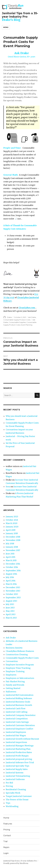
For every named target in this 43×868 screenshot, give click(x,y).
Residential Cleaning (16, 789)
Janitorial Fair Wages (16, 735)
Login (6, 853)
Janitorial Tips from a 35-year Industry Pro (20, 15)
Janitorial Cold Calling (16, 712)
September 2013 (13, 597)
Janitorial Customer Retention (20, 725)
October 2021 (12, 520)
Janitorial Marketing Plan (18, 749)
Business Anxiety (14, 648)
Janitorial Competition (17, 718)
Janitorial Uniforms (15, 779)
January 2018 (12, 547)
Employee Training (15, 671)
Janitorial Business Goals (18, 702)
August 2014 (11, 574)
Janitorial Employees (16, 732)
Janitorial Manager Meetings (20, 745)
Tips (8, 803)
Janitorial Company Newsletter (21, 715)
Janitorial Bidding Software (19, 698)
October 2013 (12, 594)
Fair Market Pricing (15, 681)
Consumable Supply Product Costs (16, 320)
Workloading (12, 806)
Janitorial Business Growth (19, 705)
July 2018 (10, 543)
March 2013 (11, 618)
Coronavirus (12, 661)
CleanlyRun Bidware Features (20, 651)
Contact (7, 835)
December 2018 (13, 537)
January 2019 (12, 533)
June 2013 (10, 607)
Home (6, 818)
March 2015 (11, 560)
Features (7, 824)
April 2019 (10, 530)
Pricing (9, 786)
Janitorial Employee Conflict (19, 729)
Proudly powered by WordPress (15, 863)
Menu (5, 27)
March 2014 (11, 584)
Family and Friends (15, 685)
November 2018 (13, 540)
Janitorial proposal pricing (19, 759)
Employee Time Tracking (18, 668)
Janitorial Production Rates (19, 752)
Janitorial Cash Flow (15, 708)
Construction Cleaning (17, 654)
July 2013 (10, 604)
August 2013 (11, 601)
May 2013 (10, 611)
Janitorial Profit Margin (17, 755)
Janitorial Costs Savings (17, 722)
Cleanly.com (27, 307)
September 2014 (13, 570)
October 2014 (12, 567)
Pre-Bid (9, 782)
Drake (9, 317)
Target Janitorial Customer (19, 796)
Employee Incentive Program (20, 664)
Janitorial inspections (16, 742)
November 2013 (13, 591)
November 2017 (13, 550)
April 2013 (10, 614)
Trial (5, 841)
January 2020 (12, 526)
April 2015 (10, 557)
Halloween (11, 691)
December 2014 (13, 564)
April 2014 (10, 580)
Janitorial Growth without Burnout (22, 739)
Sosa (8, 486)
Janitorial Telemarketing (18, 776)
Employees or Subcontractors (20, 678)
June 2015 (10, 553)
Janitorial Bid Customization (19, 695)
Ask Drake (32, 317)
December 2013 (13, 587)
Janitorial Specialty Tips (17, 766)
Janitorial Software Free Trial (20, 762)
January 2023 (12, 516)
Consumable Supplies (17, 322)
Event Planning (26, 325)
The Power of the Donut (17, 799)
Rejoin (6, 847)
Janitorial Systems (14, 772)
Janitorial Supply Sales (17, 769)
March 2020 (11, 523)
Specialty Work (13, 793)
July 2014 (10, 577)
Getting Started (13, 688)
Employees (11, 675)
